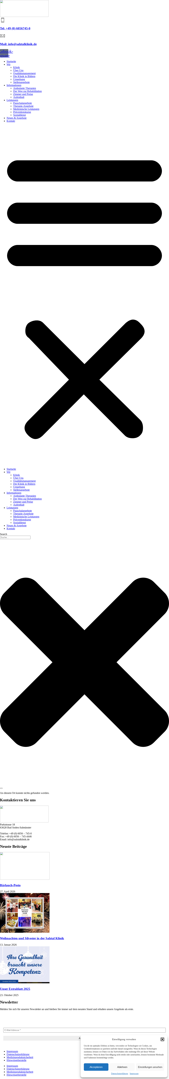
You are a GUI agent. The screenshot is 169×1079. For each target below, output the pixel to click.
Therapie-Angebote (23, 106)
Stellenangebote (21, 82)
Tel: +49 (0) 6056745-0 (15, 28)
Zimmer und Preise (23, 94)
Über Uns (18, 70)
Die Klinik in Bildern (24, 76)
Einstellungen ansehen (150, 1067)
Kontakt (11, 121)
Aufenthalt (18, 97)
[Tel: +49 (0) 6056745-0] (2, 21)
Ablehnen (122, 1067)
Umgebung (19, 79)
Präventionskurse (22, 112)
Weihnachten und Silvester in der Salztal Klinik (32, 938)
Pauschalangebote (22, 103)
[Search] (1, 788)
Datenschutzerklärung (119, 1073)
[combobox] (15, 537)
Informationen (14, 85)
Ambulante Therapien (24, 88)
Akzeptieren (96, 1067)
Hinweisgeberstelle (16, 1060)
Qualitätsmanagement (24, 73)
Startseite (11, 61)
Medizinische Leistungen (26, 109)
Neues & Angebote (17, 118)
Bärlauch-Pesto (10, 885)
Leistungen (12, 100)
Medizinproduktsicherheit (20, 1057)
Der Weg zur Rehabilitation (27, 91)
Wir (8, 64)
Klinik (16, 67)
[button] (162, 1039)
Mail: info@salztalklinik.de (18, 44)
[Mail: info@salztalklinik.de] (2, 37)
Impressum (134, 1073)
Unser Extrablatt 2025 (15, 989)
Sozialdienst (19, 115)
